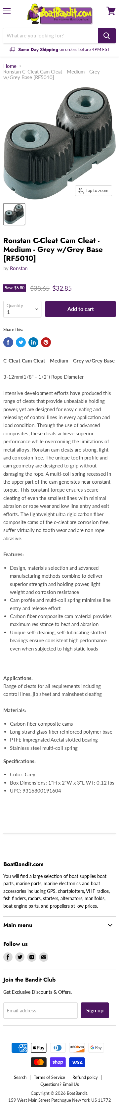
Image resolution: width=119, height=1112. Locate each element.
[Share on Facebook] (8, 342)
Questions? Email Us (59, 1084)
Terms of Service (49, 1077)
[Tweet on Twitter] (21, 342)
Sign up (94, 1010)
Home (10, 66)
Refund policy (85, 1077)
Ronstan (18, 268)
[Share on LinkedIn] (33, 342)
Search (20, 1077)
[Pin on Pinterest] (46, 342)
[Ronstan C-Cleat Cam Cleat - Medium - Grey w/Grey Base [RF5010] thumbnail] (14, 214)
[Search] (107, 35)
